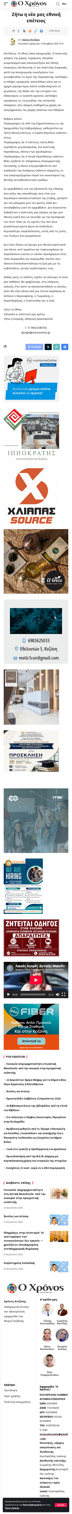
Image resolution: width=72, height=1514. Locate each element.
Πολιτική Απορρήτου (32, 1505)
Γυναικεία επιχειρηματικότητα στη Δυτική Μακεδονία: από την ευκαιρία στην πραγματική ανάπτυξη (32, 1068)
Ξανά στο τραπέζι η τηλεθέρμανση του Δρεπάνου (36, 1149)
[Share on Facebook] (18, 31)
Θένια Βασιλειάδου (47, 1347)
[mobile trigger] (7, 4)
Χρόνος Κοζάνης (31, 40)
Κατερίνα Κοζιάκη (62, 1347)
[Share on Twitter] (24, 31)
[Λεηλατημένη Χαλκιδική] (59, 1266)
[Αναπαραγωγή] (8, 994)
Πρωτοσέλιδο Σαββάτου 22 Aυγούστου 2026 (33, 1098)
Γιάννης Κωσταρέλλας (47, 1322)
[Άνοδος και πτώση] (59, 1220)
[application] (36, 980)
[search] (57, 4)
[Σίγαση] (57, 994)
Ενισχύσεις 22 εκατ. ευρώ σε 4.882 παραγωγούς (35, 1168)
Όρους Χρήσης (12, 1508)
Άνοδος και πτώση (17, 1091)
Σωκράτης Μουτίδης (62, 1322)
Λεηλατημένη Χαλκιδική (19, 1263)
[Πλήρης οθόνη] (63, 994)
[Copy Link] (35, 31)
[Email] (29, 31)
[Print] (41, 31)
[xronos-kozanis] (29, 4)
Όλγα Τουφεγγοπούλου (49, 1373)
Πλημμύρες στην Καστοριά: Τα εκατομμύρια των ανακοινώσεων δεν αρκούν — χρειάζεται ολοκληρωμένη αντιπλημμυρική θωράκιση (24, 1240)
